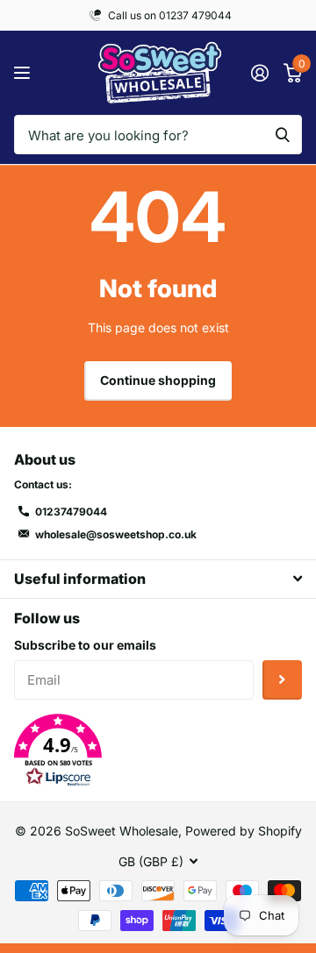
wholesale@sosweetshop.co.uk (116, 534)
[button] (158, 750)
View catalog (24, 73)
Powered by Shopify (243, 830)
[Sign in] (259, 73)
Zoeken (282, 134)
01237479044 (71, 511)
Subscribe (282, 680)
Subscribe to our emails (85, 644)
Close (158, 579)
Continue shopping (158, 380)
